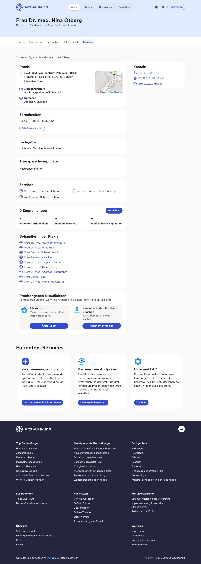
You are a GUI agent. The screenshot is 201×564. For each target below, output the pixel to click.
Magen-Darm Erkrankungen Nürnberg (95, 448)
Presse (19, 540)
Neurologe (137, 452)
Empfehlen (114, 210)
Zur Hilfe (141, 402)
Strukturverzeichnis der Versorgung (151, 498)
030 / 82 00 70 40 (149, 73)
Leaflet (104, 92)
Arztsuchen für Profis (143, 511)
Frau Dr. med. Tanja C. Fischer (43, 262)
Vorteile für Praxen (84, 498)
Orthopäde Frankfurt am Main (32, 475)
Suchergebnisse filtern (93, 402)
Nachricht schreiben (101, 325)
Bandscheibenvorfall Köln (88, 461)
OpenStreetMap (116, 92)
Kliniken (88, 7)
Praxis (21, 42)
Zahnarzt (136, 457)
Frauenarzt (137, 466)
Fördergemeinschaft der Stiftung (34, 535)
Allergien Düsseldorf (85, 466)
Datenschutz (138, 535)
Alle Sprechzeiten (32, 128)
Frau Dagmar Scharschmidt (41, 252)
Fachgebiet (53, 42)
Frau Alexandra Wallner (38, 257)
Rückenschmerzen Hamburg (89, 475)
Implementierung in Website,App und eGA (148, 505)
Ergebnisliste (36, 57)
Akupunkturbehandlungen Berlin (92, 452)
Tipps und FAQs (25, 498)
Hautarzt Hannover (26, 466)
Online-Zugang (82, 512)
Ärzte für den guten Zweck (88, 521)
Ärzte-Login (49, 325)
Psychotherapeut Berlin (29, 461)
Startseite (21, 57)
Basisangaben (81, 507)
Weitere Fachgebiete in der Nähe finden (154, 479)
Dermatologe (139, 475)
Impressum (138, 531)
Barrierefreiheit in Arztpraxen (32, 503)
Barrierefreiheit (140, 544)
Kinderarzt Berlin (25, 457)
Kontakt (20, 544)
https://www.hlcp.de (150, 83)
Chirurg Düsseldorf (26, 470)
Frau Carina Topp (35, 276)
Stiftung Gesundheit (27, 531)
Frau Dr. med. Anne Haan (39, 247)
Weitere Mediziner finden (30, 479)
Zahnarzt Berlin (24, 452)
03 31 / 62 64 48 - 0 (151, 78)
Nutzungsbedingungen (144, 540)
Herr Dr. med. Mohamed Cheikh (44, 281)
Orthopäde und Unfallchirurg (147, 470)
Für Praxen (176, 6)
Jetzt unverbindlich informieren (42, 402)
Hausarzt (136, 461)
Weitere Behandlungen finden (90, 479)
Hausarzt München (26, 448)
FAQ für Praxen (82, 503)
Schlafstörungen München (88, 457)
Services (88, 42)
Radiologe (137, 448)
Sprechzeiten (35, 42)
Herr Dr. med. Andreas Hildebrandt (45, 271)
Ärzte (74, 7)
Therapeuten (105, 7)
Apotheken (124, 7)
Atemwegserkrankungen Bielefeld (92, 470)
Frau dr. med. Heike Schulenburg (44, 242)
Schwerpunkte (71, 42)
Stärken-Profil (81, 516)
